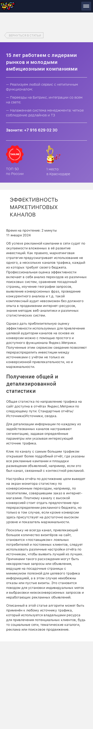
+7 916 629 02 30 (40, 130)
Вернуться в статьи (25, 35)
